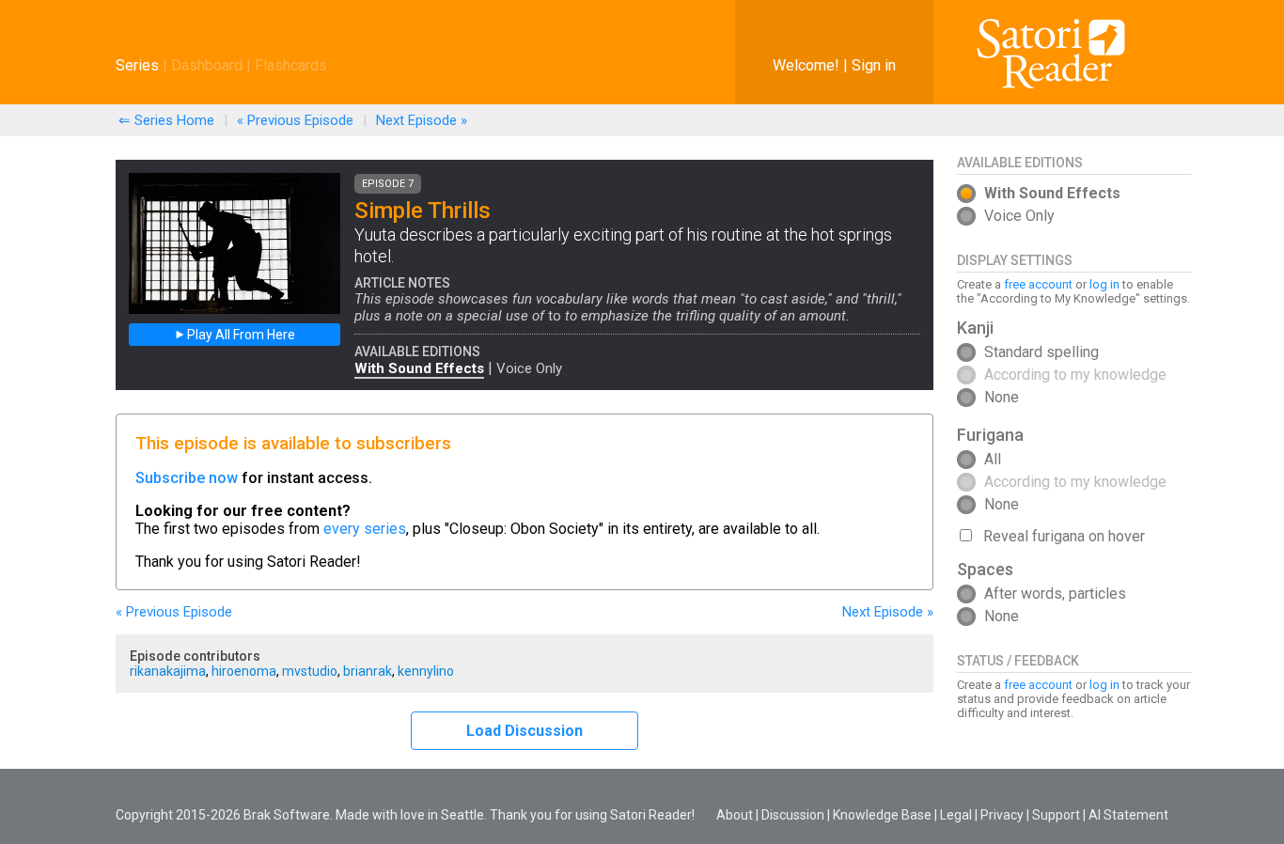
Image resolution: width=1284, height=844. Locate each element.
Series (137, 65)
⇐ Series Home (166, 120)
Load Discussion (524, 731)
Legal (956, 814)
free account (1038, 284)
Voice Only (529, 368)
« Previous (295, 120)
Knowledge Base (882, 814)
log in (1104, 284)
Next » (421, 120)
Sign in (874, 65)
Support (1056, 814)
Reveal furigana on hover (1064, 536)
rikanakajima (168, 671)
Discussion (792, 814)
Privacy (1002, 814)
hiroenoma (243, 671)
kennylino (426, 671)
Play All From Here (239, 334)
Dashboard (207, 65)
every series (364, 529)
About (734, 814)
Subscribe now (186, 478)
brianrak (367, 671)
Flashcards (291, 65)
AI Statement (1128, 814)
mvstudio (309, 671)
